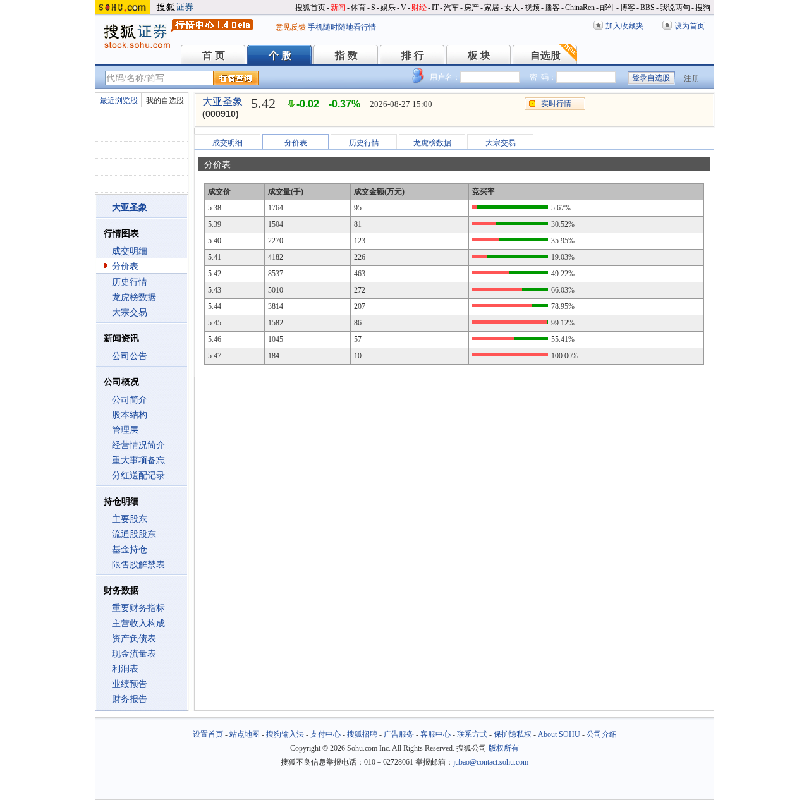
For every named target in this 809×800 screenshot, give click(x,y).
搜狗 (702, 7)
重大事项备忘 (138, 460)
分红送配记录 (138, 475)
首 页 (213, 55)
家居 (491, 7)
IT (435, 7)
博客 (627, 7)
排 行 (412, 55)
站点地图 (244, 734)
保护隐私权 (513, 734)
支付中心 (325, 734)
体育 (358, 7)
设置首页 (208, 734)
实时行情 (556, 103)
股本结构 (129, 415)
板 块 (479, 55)
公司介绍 (602, 734)
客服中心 (435, 734)
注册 (692, 78)
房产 (471, 7)
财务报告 (129, 699)
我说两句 (675, 7)
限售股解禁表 (138, 564)
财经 (419, 7)
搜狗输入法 (285, 734)
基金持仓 (129, 549)
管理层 (125, 430)
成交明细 (129, 251)
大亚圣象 (222, 101)
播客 (552, 7)
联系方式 (472, 734)
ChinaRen (580, 7)
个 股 (280, 55)
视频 (532, 7)
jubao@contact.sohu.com (490, 762)
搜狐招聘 (362, 734)
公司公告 (129, 356)
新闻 (338, 7)
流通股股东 (134, 534)
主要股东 (129, 519)
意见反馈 (291, 27)
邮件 (607, 7)
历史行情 (129, 282)
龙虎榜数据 (134, 297)
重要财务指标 (138, 608)
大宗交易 (129, 312)
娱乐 (388, 7)
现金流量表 (134, 653)
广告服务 (399, 734)
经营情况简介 (138, 445)
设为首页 (689, 25)
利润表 (125, 669)
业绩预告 (129, 684)
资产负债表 (134, 638)
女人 (512, 7)
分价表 (125, 266)
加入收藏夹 (624, 25)
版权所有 (504, 748)
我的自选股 (165, 100)
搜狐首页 (310, 7)
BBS (647, 7)
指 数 (346, 55)
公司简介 (129, 399)
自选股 (545, 55)
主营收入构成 (138, 623)
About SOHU (559, 734)
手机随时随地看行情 (342, 27)
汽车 (451, 7)
